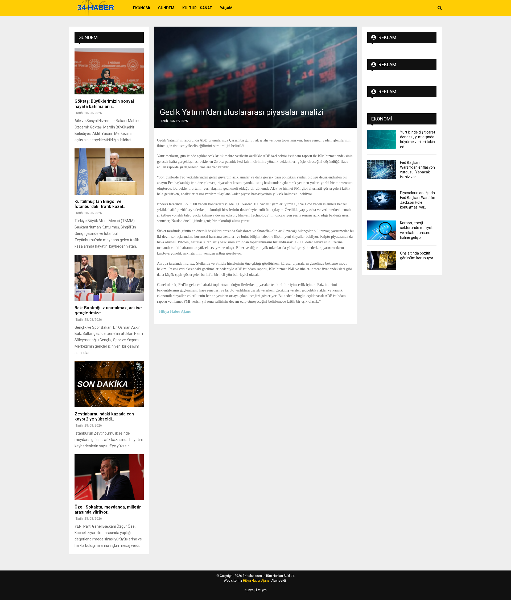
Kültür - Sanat (197, 8)
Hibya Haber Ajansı (256, 580)
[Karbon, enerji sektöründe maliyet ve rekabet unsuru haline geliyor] (381, 230)
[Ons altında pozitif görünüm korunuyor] (381, 260)
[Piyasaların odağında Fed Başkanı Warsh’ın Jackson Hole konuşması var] (381, 200)
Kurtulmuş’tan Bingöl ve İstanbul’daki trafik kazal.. (100, 204)
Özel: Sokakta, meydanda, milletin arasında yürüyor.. (108, 510)
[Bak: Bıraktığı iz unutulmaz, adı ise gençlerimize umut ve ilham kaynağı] (109, 278)
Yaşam (226, 8)
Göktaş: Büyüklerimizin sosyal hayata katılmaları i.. (104, 104)
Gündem (166, 8)
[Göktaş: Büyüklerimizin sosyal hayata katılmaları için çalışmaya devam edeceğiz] (109, 71)
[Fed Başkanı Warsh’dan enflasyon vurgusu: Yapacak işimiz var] (381, 169)
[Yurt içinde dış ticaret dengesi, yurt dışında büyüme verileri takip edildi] (381, 139)
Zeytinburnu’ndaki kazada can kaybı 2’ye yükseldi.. (104, 416)
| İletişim (260, 590)
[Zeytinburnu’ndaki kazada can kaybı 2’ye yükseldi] (109, 384)
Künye (249, 590)
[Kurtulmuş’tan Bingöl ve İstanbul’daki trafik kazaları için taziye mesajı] (109, 171)
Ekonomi (141, 8)
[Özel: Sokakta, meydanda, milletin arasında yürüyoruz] (109, 477)
